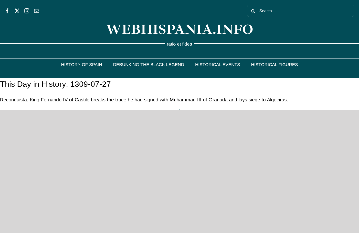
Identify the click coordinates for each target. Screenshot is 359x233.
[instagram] (26, 11)
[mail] (36, 11)
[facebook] (7, 11)
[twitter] (17, 11)
